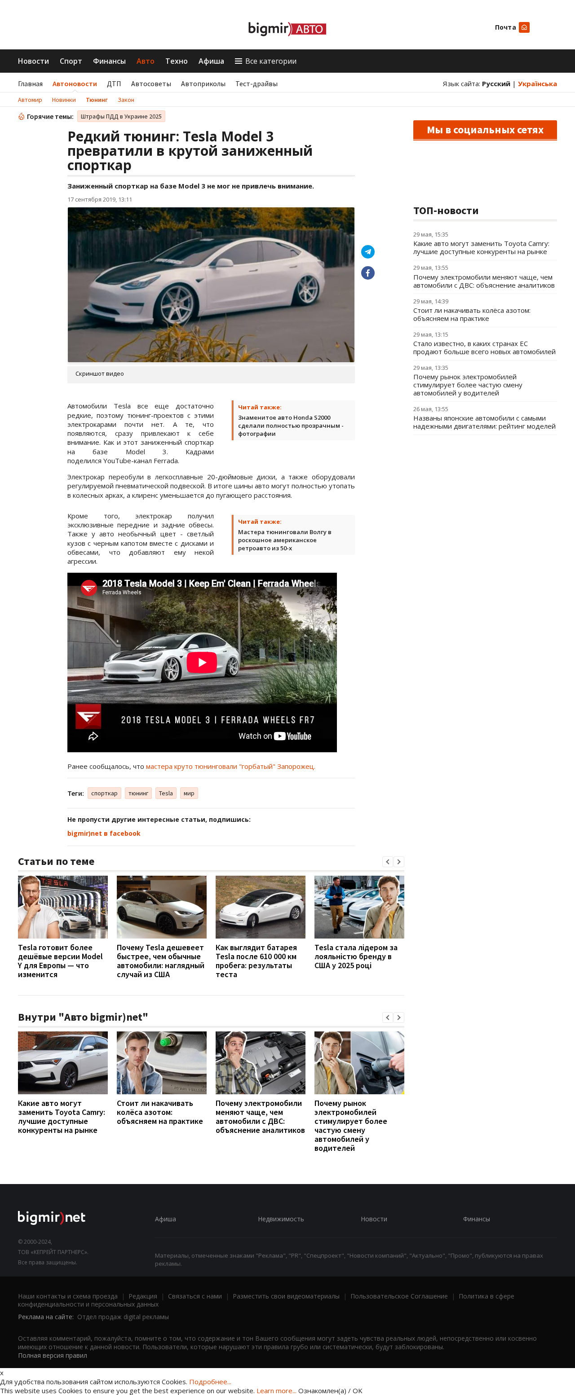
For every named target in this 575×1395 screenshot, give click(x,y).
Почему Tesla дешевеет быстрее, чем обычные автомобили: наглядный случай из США (160, 960)
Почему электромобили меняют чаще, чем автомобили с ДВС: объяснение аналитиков (260, 1116)
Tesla (166, 793)
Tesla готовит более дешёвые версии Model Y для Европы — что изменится (60, 960)
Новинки (64, 100)
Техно (176, 61)
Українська (537, 83)
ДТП (114, 83)
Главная (30, 83)
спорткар (104, 793)
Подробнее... (210, 1381)
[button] (387, 861)
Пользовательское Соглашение (399, 1296)
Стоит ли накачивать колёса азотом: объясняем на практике (160, 1112)
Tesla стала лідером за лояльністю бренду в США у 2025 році (356, 956)
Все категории (270, 61)
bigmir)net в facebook (104, 833)
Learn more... (276, 1390)
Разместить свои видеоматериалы (286, 1296)
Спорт (71, 61)
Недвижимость (281, 1219)
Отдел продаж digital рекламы (123, 1316)
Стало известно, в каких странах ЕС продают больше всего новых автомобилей (484, 347)
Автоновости (75, 83)
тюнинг (138, 793)
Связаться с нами (195, 1296)
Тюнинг (97, 100)
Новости (33, 61)
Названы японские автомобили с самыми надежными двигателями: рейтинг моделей (484, 421)
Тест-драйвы (256, 83)
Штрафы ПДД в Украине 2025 (121, 116)
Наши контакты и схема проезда (68, 1296)
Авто (146, 61)
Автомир (30, 100)
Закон (126, 100)
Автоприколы (203, 83)
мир (189, 793)
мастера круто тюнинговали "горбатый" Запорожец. (230, 766)
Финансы (109, 61)
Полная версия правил (52, 1355)
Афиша (211, 61)
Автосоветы (151, 83)
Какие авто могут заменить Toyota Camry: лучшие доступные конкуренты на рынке (61, 1116)
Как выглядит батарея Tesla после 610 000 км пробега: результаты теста (256, 960)
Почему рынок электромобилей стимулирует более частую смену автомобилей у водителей (350, 1125)
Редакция (142, 1296)
